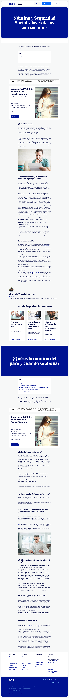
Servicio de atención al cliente (15, 690)
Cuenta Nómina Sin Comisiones (34, 625)
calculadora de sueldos (29, 145)
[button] (37, 3)
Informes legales (33, 686)
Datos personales (24, 686)
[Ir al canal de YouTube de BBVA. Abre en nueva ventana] (59, 682)
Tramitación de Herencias (53, 662)
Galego (52, 679)
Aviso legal (11, 686)
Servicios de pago (12, 688)
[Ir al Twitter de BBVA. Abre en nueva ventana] (55, 682)
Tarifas (19, 688)
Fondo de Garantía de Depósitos (50, 80)
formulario (55, 660)
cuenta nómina (46, 245)
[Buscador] (53, 4)
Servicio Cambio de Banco (34, 272)
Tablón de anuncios (27, 688)
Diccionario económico (52, 667)
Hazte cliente (46, 3)
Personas (20, 3)
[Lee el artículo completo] (34, 315)
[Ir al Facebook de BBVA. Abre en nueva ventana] (53, 682)
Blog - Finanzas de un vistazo (54, 664)
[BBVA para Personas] (12, 4)
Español (40, 679)
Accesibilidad (50, 669)
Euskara (56, 679)
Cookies (17, 686)
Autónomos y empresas (28, 3)
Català (44, 679)
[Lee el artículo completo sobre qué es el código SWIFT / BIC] (17, 315)
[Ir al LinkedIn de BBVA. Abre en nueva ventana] (57, 682)
